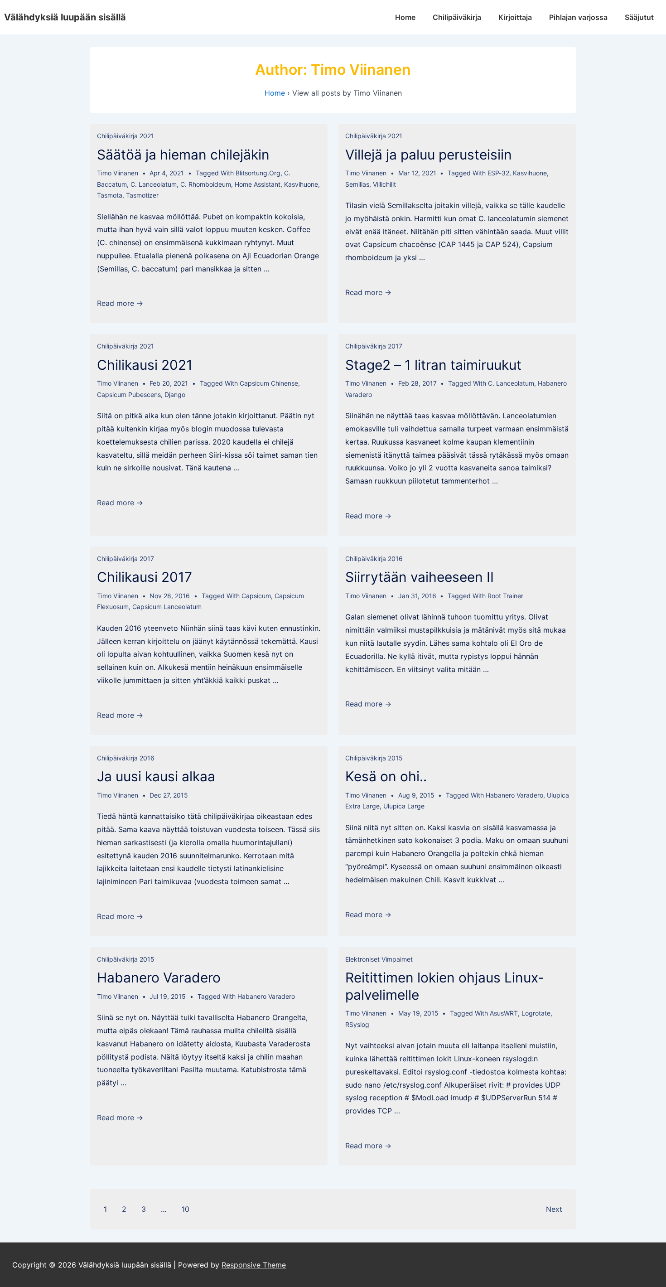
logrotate (535, 1013)
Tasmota (109, 195)
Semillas (357, 184)
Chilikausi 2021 (145, 365)
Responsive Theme (254, 1264)
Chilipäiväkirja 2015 (374, 758)
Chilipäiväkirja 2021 (125, 136)
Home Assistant (257, 184)
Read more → (120, 303)
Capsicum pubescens (129, 394)
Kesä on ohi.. (386, 776)
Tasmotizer (142, 195)
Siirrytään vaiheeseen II (419, 577)
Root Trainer (505, 596)
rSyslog (357, 1024)
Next (554, 1209)
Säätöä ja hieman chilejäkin (183, 154)
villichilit (384, 184)
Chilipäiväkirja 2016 (374, 558)
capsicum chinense (269, 383)
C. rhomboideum (205, 184)
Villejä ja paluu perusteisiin (428, 154)
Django (174, 394)
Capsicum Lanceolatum (167, 606)
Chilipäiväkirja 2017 (373, 346)
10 (185, 1209)
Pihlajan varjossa (578, 17)
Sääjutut (639, 17)
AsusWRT (504, 1013)
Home (405, 17)
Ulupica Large (404, 806)
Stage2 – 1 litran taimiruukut (433, 365)
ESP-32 (498, 173)
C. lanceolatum (153, 184)
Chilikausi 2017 (144, 577)
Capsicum (256, 596)
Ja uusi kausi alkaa (156, 776)
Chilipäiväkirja (457, 17)
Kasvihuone (301, 184)
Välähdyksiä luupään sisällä (65, 17)
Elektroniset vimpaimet (379, 959)
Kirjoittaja (515, 17)
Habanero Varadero (514, 795)
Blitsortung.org (258, 173)
